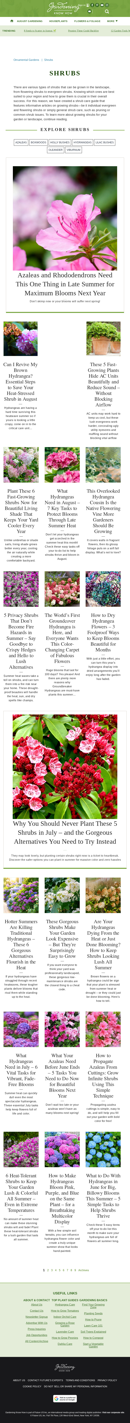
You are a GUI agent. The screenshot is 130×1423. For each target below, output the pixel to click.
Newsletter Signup (37, 1316)
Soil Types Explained (93, 1331)
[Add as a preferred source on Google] (65, 1398)
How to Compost (93, 1337)
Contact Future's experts (45, 1380)
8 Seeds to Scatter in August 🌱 (40, 30)
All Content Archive (36, 1341)
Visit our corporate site (113, 1412)
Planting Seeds (93, 1313)
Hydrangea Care (65, 1304)
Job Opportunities (36, 1335)
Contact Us (36, 1310)
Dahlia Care (65, 1344)
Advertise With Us (36, 1323)
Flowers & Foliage (87, 21)
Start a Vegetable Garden (93, 1345)
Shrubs (48, 59)
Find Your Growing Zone (93, 1306)
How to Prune (93, 1319)
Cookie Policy (32, 1386)
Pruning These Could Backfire (83, 30)
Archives (83, 1270)
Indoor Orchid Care (64, 1316)
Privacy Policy (107, 1380)
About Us (36, 1304)
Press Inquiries (37, 1329)
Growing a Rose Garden (65, 1324)
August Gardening (29, 21)
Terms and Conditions (80, 1380)
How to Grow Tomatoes (65, 1310)
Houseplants (58, 21)
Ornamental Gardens (26, 59)
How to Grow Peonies (65, 1337)
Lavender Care (65, 1331)
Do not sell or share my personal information (75, 1386)
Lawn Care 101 (93, 1325)
